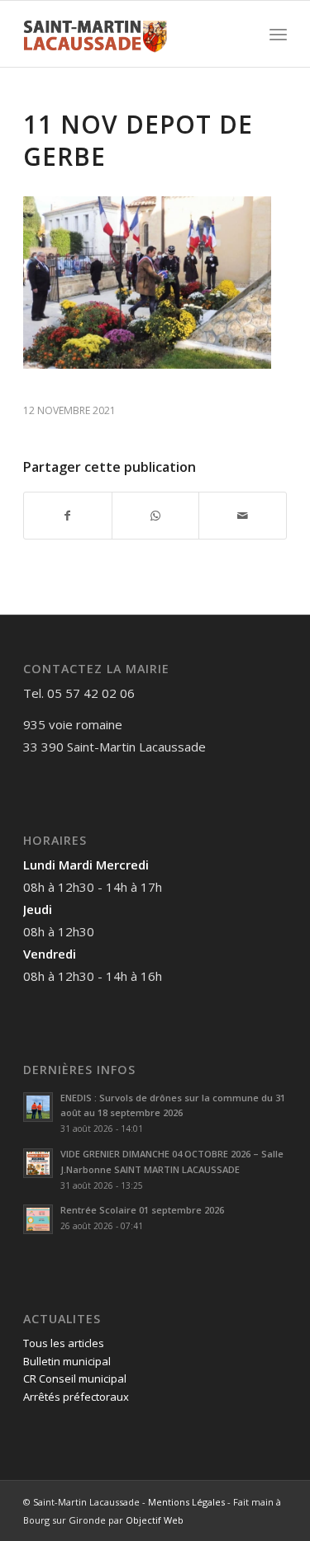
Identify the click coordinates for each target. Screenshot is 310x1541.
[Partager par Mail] (242, 515)
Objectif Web (155, 1520)
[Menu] (278, 34)
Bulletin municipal (67, 1361)
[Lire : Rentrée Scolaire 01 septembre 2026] (38, 1219)
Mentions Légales (186, 1502)
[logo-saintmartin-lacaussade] (128, 34)
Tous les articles (63, 1343)
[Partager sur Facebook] (68, 515)
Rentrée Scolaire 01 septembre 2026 (142, 1210)
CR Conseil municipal (74, 1378)
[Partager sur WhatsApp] (155, 515)
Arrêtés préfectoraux (76, 1396)
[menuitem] (278, 34)
